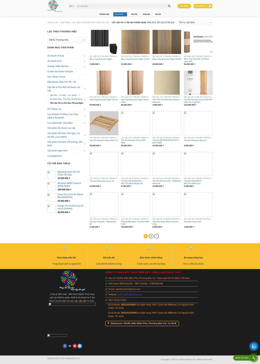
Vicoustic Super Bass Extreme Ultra (165, 222)
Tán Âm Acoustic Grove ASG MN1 (133, 141)
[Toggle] (85, 55)
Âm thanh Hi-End (55, 56)
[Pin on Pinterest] (75, 346)
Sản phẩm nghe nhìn (57, 150)
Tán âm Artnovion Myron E (195, 140)
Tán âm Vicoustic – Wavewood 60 (103, 222)
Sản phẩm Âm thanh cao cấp (61, 128)
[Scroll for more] (130, 349)
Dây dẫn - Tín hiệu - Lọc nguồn (63, 95)
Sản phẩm (119, 14)
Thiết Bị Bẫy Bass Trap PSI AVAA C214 (135, 222)
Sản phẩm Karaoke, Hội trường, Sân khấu (65, 144)
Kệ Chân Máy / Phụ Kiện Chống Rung (66, 99)
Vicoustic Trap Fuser (193, 221)
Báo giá (146, 14)
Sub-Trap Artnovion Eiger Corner (104, 99)
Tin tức (134, 14)
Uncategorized (54, 156)
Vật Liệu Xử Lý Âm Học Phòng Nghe (66, 103)
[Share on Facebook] (65, 346)
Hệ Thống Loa (54, 109)
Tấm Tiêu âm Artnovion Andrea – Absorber (166, 100)
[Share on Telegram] (79, 346)
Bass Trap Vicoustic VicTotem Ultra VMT (196, 60)
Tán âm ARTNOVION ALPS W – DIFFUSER (166, 141)
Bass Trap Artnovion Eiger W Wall (166, 59)
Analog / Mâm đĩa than (58, 66)
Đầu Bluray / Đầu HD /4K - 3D (61, 82)
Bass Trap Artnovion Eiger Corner (135, 59)
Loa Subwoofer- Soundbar (60, 123)
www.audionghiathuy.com (130, 294)
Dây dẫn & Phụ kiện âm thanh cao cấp (90, 23)
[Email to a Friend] (70, 346)
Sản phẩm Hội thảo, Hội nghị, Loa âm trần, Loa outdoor (63, 135)
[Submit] (169, 6)
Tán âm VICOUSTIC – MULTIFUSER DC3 (193, 182)
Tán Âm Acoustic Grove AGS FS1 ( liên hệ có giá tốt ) (198, 100)
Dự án (158, 14)
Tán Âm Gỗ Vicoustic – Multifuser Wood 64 (166, 182)
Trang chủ (104, 14)
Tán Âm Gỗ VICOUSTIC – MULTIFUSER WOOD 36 (132, 182)
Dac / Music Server (56, 76)
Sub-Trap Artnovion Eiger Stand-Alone (135, 100)
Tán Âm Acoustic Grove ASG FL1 (104, 140)
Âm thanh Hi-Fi (54, 61)
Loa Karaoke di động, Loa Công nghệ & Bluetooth (62, 116)
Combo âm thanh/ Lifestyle (60, 71)
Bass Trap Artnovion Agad (101, 59)
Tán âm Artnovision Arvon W (102, 181)
